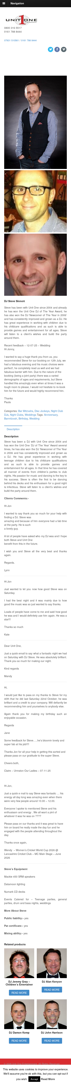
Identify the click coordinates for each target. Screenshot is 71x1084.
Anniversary (51, 414)
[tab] (13, 429)
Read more (19, 992)
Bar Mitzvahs (25, 411)
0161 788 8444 (29, 40)
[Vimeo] (64, 49)
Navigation (17, 3)
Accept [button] (34, 1079)
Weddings (30, 414)
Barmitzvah (10, 418)
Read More (48, 1079)
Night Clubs (16, 414)
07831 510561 (11, 40)
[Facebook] (57, 49)
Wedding (34, 418)
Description (13, 429)
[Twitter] (51, 49)
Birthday (23, 418)
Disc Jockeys (42, 411)
